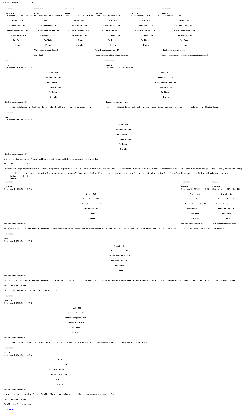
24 (15, 410)
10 (12, 410)
